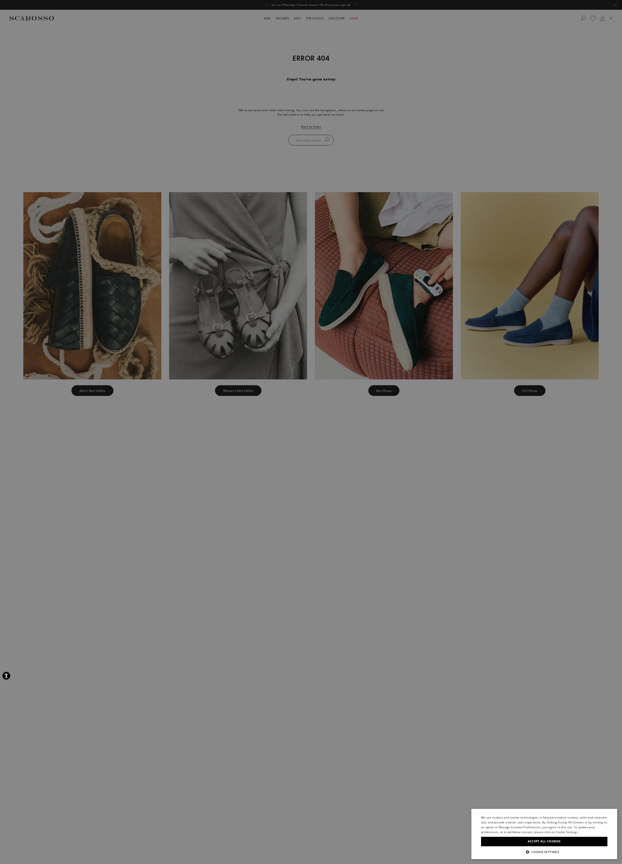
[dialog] (311, 432)
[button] (544, 851)
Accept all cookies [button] (544, 841)
